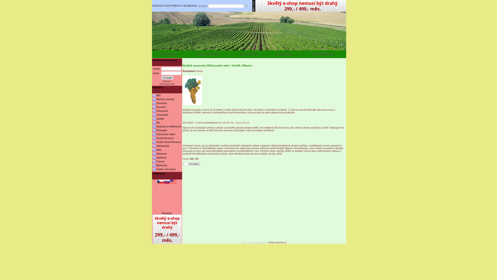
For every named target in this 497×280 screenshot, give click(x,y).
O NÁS (167, 5)
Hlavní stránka (169, 54)
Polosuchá (162, 111)
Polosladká (162, 115)
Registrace (167, 81)
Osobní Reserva (165, 138)
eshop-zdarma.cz (277, 242)
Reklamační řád (248, 54)
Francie (160, 161)
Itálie (159, 150)
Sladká (160, 118)
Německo (161, 153)
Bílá (158, 95)
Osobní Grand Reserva (168, 142)
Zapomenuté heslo (167, 84)
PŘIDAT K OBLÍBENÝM (184, 5)
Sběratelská (162, 146)
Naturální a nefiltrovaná (168, 126)
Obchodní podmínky (323, 54)
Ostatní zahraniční (166, 169)
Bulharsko (161, 165)
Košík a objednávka (208, 54)
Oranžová (161, 103)
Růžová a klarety (165, 99)
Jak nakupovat (283, 54)
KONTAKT (157, 5)
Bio (158, 122)
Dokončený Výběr (165, 134)
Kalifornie (161, 157)
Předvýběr (161, 130)
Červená (161, 107)
